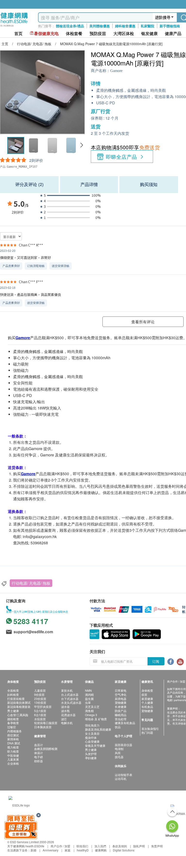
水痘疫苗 (40, 719)
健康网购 (101, 850)
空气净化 (120, 694)
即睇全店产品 (121, 156)
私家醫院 (147, 25)
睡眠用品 (120, 715)
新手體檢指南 (170, 25)
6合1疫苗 (40, 715)
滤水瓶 (65, 711)
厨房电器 (120, 699)
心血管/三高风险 (17, 715)
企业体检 (13, 763)
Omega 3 (91, 715)
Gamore (116, 71)
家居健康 (147, 699)
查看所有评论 (143, 321)
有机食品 (147, 707)
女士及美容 (92, 733)
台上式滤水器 (69, 694)
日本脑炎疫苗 (43, 727)
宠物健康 (120, 702)
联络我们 (82, 846)
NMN (88, 690)
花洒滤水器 (68, 715)
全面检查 (13, 690)
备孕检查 (13, 723)
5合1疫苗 (40, 711)
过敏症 (11, 727)
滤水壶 (65, 707)
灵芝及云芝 (92, 707)
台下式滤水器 (69, 699)
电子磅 (38, 757)
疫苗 (144, 694)
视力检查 (13, 747)
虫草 (88, 702)
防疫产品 (120, 711)
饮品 (118, 727)
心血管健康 (92, 741)
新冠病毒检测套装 (19, 707)
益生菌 (89, 699)
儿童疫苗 (40, 690)
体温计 (38, 753)
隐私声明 (139, 846)
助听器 (38, 761)
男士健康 (13, 711)
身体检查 (147, 690)
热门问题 (147, 732)
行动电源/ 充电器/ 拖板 (31, 583)
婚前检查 (13, 719)
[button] (81, 145)
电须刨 (119, 749)
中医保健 (13, 755)
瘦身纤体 (91, 737)
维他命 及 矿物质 (96, 719)
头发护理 (91, 754)
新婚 (33, 850)
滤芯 (64, 719)
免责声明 (157, 846)
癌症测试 (13, 735)
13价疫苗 (40, 702)
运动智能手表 (123, 775)
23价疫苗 (40, 699)
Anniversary (50, 850)
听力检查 (13, 751)
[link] (19, 804)
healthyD (83, 850)
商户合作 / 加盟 (60, 846)
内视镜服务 (14, 731)
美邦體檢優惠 (99, 25)
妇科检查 (13, 694)
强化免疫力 (92, 725)
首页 (18, 33)
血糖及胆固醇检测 (45, 749)
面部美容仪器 (123, 745)
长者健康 (120, 707)
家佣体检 (13, 739)
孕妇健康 (91, 758)
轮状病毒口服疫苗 (45, 723)
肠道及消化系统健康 (98, 729)
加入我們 (100, 846)
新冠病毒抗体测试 (19, 702)
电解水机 (67, 723)
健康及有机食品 (125, 723)
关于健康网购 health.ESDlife (25, 846)
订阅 (155, 661)
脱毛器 (119, 757)
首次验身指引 (150, 729)
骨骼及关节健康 (95, 745)
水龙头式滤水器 (71, 702)
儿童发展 (13, 759)
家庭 (67, 850)
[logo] (14, 26)
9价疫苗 (39, 694)
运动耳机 (120, 779)
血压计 (38, 745)
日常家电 (120, 690)
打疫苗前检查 (16, 699)
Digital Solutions (123, 850)
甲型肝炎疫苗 (43, 707)
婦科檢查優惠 (125, 25)
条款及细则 (119, 846)
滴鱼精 (89, 711)
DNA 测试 (13, 743)
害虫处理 (120, 719)
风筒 (118, 753)
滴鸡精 (89, 694)
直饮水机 (67, 690)
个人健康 (147, 702)
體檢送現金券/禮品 (70, 25)
